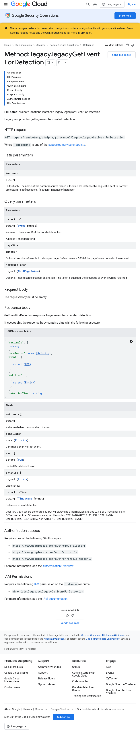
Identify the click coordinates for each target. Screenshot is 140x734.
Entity (29, 382)
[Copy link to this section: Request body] (31, 290)
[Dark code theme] (131, 341)
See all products (13, 666)
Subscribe (63, 717)
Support (43, 672)
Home (7, 45)
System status (46, 684)
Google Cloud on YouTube (121, 684)
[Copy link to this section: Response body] (34, 308)
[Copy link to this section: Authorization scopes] (43, 531)
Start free (125, 15)
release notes (27, 32)
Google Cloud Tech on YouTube (118, 692)
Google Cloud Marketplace (12, 680)
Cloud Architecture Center (83, 689)
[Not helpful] (133, 45)
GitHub (76, 666)
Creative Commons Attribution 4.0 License (103, 635)
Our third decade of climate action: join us (100, 709)
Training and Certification (86, 696)
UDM (27, 364)
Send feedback (121, 54)
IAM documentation (55, 598)
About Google (12, 709)
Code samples (80, 681)
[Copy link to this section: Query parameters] (39, 202)
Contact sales (12, 687)
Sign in (131, 4)
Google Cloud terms (62, 709)
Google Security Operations (35, 15)
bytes (21, 225)
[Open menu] (5, 4)
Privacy (28, 709)
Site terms (41, 709)
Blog (108, 666)
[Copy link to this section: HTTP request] (31, 130)
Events (110, 672)
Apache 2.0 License (54, 638)
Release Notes (46, 678)
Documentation (23, 45)
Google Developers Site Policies (103, 638)
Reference (88, 45)
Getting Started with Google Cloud (83, 674)
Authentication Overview (58, 566)
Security (40, 45)
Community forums (49, 666)
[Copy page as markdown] (60, 63)
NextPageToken (28, 271)
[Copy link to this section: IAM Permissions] (35, 577)
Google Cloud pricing (16, 672)
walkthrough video (55, 32)
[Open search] (88, 4)
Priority (43, 353)
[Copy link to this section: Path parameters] (36, 155)
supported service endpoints (66, 144)
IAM (36, 584)
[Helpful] (127, 45)
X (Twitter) (112, 678)
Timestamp (25, 498)
